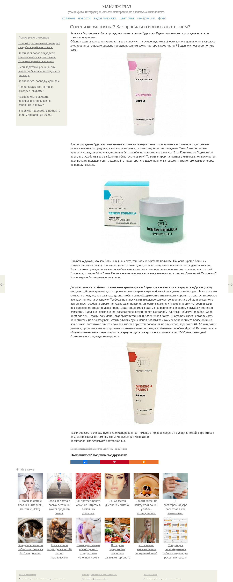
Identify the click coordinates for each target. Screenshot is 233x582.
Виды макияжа (105, 18)
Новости (84, 18)
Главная (68, 18)
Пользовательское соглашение (104, 574)
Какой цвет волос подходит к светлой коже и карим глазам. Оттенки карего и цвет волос (37, 57)
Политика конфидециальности (94, 579)
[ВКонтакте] (85, 462)
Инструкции (146, 18)
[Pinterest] (114, 462)
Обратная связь (150, 574)
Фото (162, 18)
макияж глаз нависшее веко (115, 448)
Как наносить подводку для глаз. (38, 81)
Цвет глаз (127, 18)
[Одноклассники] (143, 462)
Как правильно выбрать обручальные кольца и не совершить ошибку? (34, 100)
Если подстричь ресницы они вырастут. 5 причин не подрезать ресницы (39, 71)
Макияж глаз (116, 6)
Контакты (85, 574)
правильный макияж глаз (91, 448)
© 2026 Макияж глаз (27, 574)
